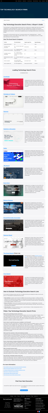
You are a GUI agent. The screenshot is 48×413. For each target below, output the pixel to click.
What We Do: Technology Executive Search (11, 371)
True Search (7, 273)
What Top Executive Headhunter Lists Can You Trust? (13, 368)
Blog (25, 406)
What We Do (27, 403)
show (43, 20)
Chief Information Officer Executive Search (11, 373)
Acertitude (7, 76)
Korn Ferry (7, 183)
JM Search (7, 165)
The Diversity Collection (39, 403)
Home (26, 400)
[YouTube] (37, 411)
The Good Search (9, 253)
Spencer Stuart (8, 235)
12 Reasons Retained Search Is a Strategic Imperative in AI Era (14, 370)
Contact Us (26, 408)
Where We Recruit (28, 405)
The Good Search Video (40, 406)
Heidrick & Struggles (9, 129)
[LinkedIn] (39, 411)
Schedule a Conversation (24, 390)
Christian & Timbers (9, 94)
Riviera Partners (8, 200)
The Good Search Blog (39, 400)
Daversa (6, 111)
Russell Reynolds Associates (12, 217)
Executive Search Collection (40, 405)
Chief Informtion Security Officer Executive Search (12, 374)
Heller (5, 148)
